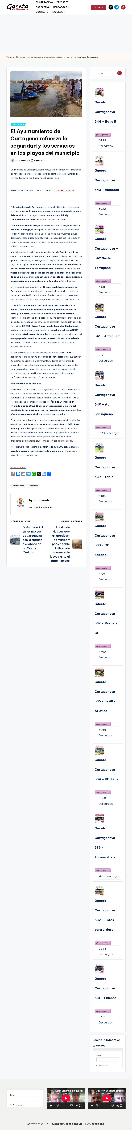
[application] (66, 1098)
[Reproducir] (51, 1105)
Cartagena (33, 486)
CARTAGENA (18, 124)
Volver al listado (18, 467)
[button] (98, 7)
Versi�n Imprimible (65, 190)
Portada (10, 57)
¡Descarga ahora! (102, 135)
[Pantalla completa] (80, 1105)
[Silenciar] (77, 1105)
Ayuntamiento (18, 486)
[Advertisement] (66, 34)
